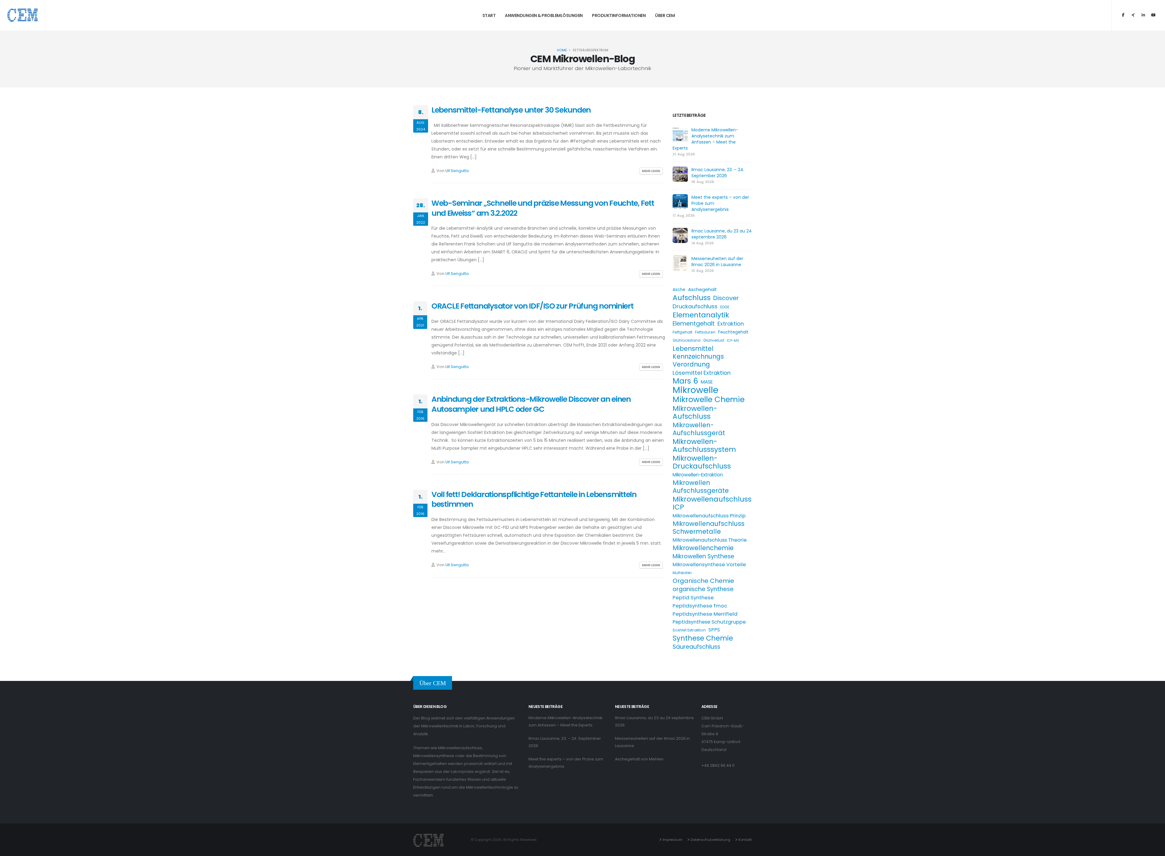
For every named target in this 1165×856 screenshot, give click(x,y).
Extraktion (731, 323)
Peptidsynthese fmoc (700, 605)
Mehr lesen (651, 171)
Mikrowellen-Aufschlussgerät (699, 429)
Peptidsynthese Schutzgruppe (709, 621)
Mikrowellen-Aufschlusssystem (704, 445)
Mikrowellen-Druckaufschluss (702, 462)
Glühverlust (713, 340)
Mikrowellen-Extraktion (698, 475)
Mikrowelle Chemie (709, 399)
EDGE (724, 307)
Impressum (672, 839)
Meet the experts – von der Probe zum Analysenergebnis (565, 762)
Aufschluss (692, 298)
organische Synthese (703, 589)
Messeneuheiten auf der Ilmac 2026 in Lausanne (717, 261)
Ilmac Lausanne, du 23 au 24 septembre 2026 (721, 234)
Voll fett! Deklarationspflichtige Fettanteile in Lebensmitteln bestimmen (534, 499)
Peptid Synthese (693, 597)
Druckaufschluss (695, 306)
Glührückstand (687, 340)
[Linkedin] (1143, 15)
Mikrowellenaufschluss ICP (712, 503)
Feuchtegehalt (733, 332)
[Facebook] (1123, 15)
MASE (707, 382)
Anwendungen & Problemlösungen (544, 15)
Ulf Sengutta (457, 170)
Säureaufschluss (696, 647)
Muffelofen (682, 572)
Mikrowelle (695, 390)
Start (489, 15)
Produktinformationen (619, 15)
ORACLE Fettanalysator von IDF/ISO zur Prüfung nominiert (532, 306)
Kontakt (745, 839)
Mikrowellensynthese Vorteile (709, 564)
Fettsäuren (705, 332)
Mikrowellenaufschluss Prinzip (709, 515)
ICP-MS (733, 340)
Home (562, 50)
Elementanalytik (701, 315)
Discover (726, 298)
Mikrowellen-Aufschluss (695, 412)
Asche (679, 290)
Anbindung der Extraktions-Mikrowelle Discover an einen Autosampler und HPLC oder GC (531, 404)
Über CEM (665, 15)
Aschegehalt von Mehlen (639, 759)
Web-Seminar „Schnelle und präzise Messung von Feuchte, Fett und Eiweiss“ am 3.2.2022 (542, 208)
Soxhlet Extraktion (689, 630)
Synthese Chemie (703, 638)
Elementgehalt (694, 324)
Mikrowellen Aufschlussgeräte (701, 487)
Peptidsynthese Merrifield (705, 613)
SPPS (714, 630)
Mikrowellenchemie (703, 548)
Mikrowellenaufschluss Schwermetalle (709, 528)
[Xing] (1133, 15)
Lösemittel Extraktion (702, 373)
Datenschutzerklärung (710, 839)
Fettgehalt (682, 332)
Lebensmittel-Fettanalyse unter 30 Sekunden (511, 110)
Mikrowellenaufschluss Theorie (710, 539)
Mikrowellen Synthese (703, 556)
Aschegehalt (702, 289)
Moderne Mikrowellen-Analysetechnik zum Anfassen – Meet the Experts (705, 139)
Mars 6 (685, 381)
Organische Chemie (703, 581)
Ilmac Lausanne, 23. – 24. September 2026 (717, 173)
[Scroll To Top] (1154, 849)
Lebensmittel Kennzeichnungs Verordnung (698, 356)
